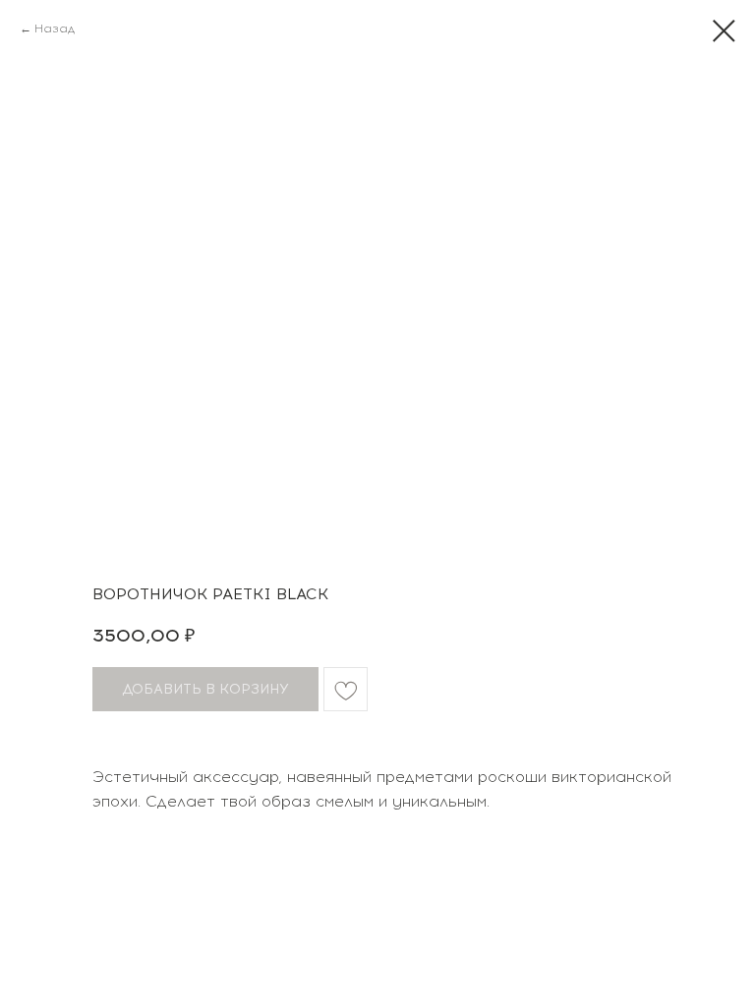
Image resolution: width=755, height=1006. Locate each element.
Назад (54, 28)
